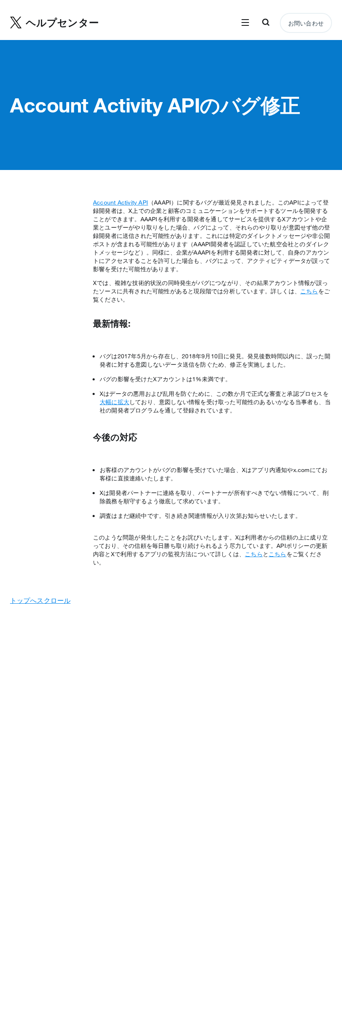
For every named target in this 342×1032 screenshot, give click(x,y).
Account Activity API (120, 202)
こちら (309, 291)
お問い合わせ (306, 23)
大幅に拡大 (114, 402)
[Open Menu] (245, 23)
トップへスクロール (40, 600)
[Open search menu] (266, 23)
